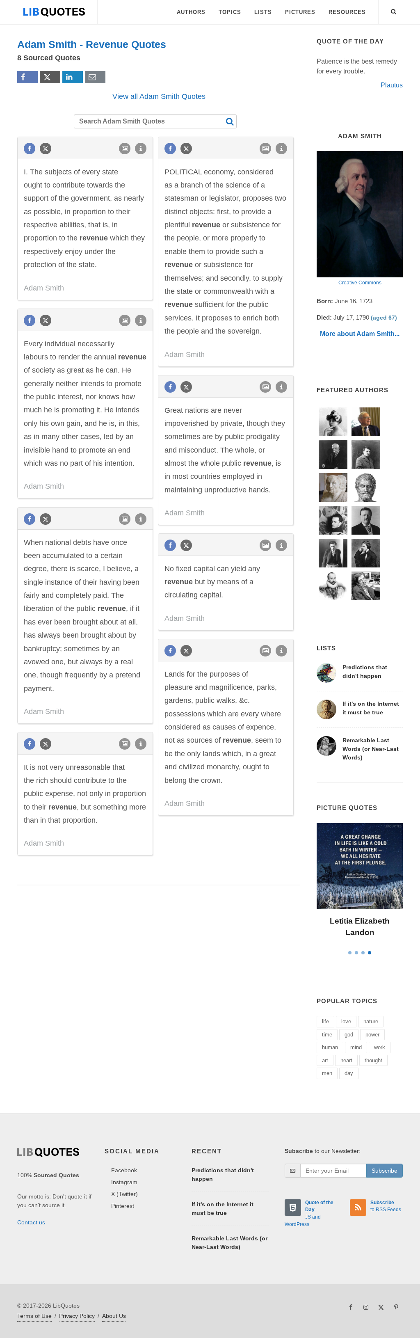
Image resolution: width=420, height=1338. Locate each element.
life (325, 1021)
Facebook (124, 1170)
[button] (394, 10)
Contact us (31, 1222)
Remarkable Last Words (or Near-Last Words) (370, 749)
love (346, 1021)
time (327, 1035)
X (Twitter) (124, 1194)
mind (356, 1047)
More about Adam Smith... (359, 333)
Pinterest (122, 1206)
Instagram (124, 1182)
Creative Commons (359, 283)
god (349, 1035)
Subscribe (384, 1170)
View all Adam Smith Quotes (158, 96)
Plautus (392, 85)
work (379, 1047)
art (325, 1060)
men (327, 1073)
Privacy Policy (77, 1316)
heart (346, 1060)
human (330, 1047)
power (372, 1035)
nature (370, 1021)
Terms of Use (34, 1316)
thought (373, 1060)
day (349, 1073)
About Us (114, 1316)
